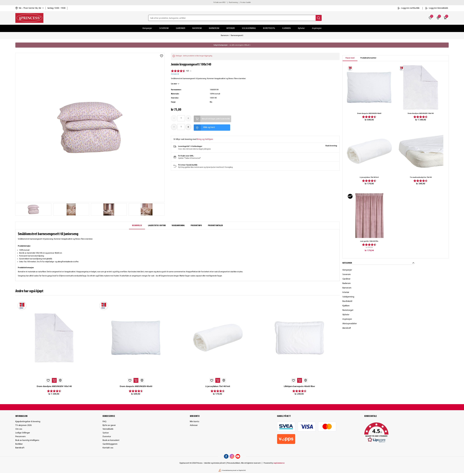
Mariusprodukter (349, 323)
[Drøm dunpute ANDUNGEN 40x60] (136, 338)
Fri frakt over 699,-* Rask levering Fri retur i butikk (232, 2)
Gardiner (180, 28)
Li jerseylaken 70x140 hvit (217, 386)
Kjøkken (286, 28)
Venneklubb (108, 429)
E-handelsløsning (227, 470)
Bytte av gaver (109, 425)
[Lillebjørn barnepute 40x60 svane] (299, 338)
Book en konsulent (111, 440)
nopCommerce (279, 463)
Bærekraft (346, 328)
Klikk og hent (209, 127)
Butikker (19, 444)
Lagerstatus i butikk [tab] (157, 225)
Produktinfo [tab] (196, 225)
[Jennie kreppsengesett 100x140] (33, 209)
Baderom (197, 28)
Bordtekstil (269, 28)
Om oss (18, 429)
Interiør (230, 28)
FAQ (104, 421)
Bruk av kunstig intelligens (27, 440)
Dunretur (107, 436)
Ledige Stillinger (22, 433)
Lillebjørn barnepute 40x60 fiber (299, 386)
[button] (406, 432)
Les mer (174, 84)
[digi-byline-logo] (220, 470)
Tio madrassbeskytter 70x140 (421, 177)
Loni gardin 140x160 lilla (369, 241)
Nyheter (301, 28)
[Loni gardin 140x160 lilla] (369, 215)
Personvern (20, 436)
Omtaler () (175, 74)
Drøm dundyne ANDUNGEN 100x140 (54, 386)
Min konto (194, 421)
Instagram (232, 456)
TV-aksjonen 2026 (23, 425)
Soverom (164, 28)
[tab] (350, 58)
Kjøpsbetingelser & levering (27, 421)
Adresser (194, 425)
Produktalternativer (368, 58)
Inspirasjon (317, 28)
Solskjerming (249, 28)
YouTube (238, 456)
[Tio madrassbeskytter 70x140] (420, 151)
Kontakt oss (108, 448)
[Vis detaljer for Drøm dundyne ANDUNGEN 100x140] (54, 338)
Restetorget (347, 310)
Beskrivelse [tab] (137, 225)
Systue (106, 433)
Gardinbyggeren (110, 444)
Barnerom (214, 28)
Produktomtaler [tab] (215, 225)
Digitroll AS (242, 470)
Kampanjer (147, 28)
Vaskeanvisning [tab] (178, 225)
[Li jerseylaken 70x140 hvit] (217, 338)
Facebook (226, 456)
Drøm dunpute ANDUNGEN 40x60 (136, 386)
